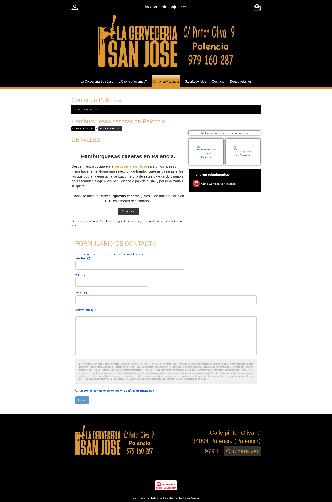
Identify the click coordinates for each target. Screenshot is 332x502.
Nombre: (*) (82, 258)
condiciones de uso (106, 390)
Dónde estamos (240, 81)
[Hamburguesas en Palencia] (243, 140)
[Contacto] (257, 6)
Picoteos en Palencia (110, 128)
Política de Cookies (189, 498)
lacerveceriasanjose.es (166, 6)
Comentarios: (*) (86, 309)
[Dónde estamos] (74, 6)
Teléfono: (80, 275)
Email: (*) (81, 292)
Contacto (218, 81)
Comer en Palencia (166, 81)
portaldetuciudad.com (166, 488)
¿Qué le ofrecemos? (133, 81)
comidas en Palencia (87, 109)
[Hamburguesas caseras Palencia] (207, 140)
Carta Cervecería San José (218, 183)
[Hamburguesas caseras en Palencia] (225, 133)
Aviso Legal (139, 498)
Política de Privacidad (162, 498)
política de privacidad (140, 390)
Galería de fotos (195, 81)
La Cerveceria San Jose (97, 81)
